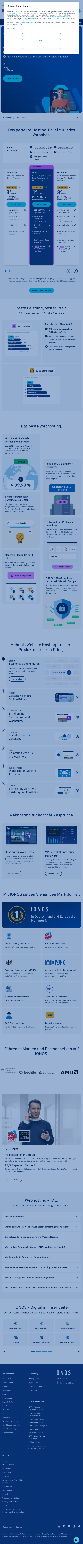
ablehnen (19, 20)
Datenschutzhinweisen (31, 18)
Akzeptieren (25, 22)
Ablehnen (41, 41)
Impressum (11, 28)
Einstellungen (16, 15)
